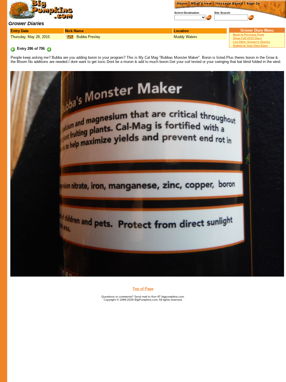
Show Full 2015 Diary (247, 38)
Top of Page (143, 289)
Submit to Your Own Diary (250, 45)
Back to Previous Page (248, 34)
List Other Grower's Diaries (251, 41)
